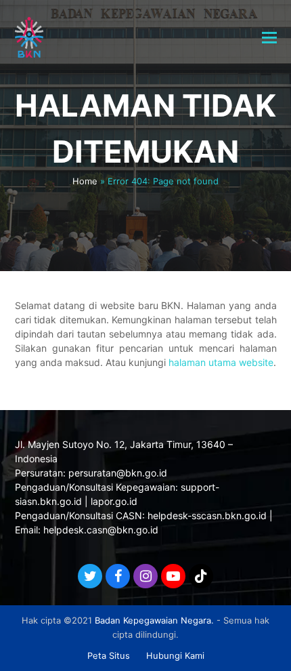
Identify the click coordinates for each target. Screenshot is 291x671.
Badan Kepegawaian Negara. (154, 620)
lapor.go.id (114, 501)
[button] (269, 37)
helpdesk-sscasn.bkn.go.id (207, 515)
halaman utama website (221, 362)
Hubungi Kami (175, 655)
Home (84, 181)
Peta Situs (108, 655)
